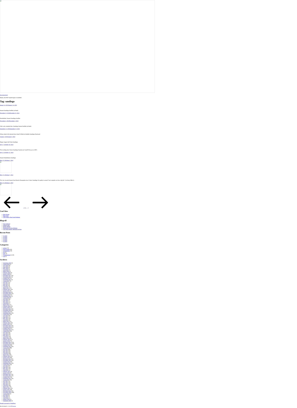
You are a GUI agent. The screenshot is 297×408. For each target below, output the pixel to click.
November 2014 (7, 327)
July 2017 (5, 282)
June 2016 (5, 300)
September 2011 (7, 378)
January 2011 (6, 389)
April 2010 (5, 398)
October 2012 (6, 361)
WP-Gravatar (13, 406)
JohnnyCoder (6, 225)
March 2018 (6, 271)
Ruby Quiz (6, 216)
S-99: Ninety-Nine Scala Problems (11, 217)
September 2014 (7, 329)
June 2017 (5, 284)
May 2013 (5, 352)
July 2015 (5, 316)
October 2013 (6, 345)
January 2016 (6, 307)
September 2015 (7, 313)
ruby (4, 253)
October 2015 (6, 311)
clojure (4, 248)
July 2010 (5, 395)
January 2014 (6, 341)
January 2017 (6, 290)
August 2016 (6, 297)
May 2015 (5, 318)
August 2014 (6, 331)
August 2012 (6, 364)
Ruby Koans (6, 214)
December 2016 (7, 292)
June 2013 (5, 350)
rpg (4, 252)
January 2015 (6, 324)
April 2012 (5, 370)
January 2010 (6, 399)
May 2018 (5, 268)
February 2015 (6, 322)
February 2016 (6, 306)
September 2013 (7, 346)
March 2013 (6, 354)
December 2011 (7, 374)
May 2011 (5, 384)
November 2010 (7, 392)
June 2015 (5, 317)
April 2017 (5, 286)
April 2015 (5, 320)
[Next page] (40, 208)
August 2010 (6, 393)
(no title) (5, 236)
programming (6, 250)
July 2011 (5, 381)
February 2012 (6, 371)
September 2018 (7, 263)
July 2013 (5, 349)
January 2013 (6, 357)
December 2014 (7, 325)
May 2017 (5, 285)
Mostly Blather (6, 226)
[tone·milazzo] (6, 223)
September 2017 (7, 279)
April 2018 (5, 270)
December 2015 (7, 309)
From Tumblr (6, 249)
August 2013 (6, 348)
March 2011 (6, 387)
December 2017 (7, 275)
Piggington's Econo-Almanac (10, 228)
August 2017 (6, 281)
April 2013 (5, 353)
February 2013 (6, 356)
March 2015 (6, 321)
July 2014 (5, 332)
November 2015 (7, 310)
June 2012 (5, 367)
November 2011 (7, 375)
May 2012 (5, 368)
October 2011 (6, 377)
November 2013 (7, 343)
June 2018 (5, 267)
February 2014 (6, 339)
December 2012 (7, 359)
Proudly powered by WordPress (8, 403)
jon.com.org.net (4, 95)
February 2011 (6, 388)
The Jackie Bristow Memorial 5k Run (12, 229)
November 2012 (7, 360)
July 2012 (5, 366)
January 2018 (6, 274)
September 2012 (7, 363)
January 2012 (6, 373)
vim (4, 256)
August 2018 (6, 264)
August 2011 (6, 380)
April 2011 (5, 385)
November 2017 (7, 277)
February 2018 (6, 272)
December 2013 (7, 342)
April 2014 (5, 336)
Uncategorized (6, 255)
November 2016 (7, 293)
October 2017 (6, 278)
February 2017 (6, 289)
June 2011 (5, 382)
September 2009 (7, 400)
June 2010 (5, 396)
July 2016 (5, 299)
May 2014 (5, 335)
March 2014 (6, 338)
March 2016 (6, 304)
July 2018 (5, 265)
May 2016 (5, 302)
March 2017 (6, 288)
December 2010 (7, 391)
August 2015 (6, 314)
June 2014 (5, 334)
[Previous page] (11, 208)
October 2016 (6, 295)
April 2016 (5, 303)
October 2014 (6, 328)
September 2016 (7, 296)
